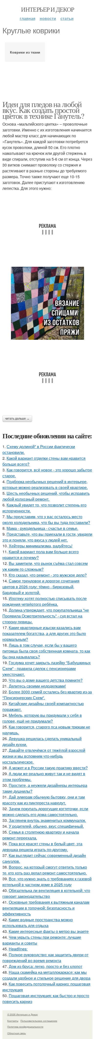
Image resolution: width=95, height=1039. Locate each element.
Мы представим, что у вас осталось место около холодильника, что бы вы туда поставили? (46, 519)
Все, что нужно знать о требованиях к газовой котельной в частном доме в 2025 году (47, 881)
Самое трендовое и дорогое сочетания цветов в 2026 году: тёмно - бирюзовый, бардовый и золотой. (40, 586)
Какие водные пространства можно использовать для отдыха (37, 922)
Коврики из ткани (25, 52)
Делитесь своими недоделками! (37, 686)
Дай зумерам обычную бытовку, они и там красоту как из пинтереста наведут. (43, 800)
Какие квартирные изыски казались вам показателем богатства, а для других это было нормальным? (44, 633)
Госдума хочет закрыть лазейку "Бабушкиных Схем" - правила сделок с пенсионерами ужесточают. (46, 668)
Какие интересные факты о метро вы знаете (49, 931)
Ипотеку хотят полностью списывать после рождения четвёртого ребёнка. (44, 601)
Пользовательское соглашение (38, 1020)
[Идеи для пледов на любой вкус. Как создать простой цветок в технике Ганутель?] (47, 303)
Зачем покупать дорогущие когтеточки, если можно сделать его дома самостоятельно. (45, 811)
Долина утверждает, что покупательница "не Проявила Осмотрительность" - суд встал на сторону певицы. (45, 616)
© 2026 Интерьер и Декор (22, 1014)
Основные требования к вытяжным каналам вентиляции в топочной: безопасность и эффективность (45, 908)
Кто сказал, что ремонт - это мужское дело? (48, 575)
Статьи (67, 18)
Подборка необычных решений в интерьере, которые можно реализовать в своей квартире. (45, 484)
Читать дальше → (17, 418)
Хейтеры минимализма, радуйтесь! (40, 546)
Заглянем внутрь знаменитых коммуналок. (47, 820)
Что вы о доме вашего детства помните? (46, 680)
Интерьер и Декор (47, 9)
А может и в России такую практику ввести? (48, 768)
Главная (27, 18)
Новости (48, 18)
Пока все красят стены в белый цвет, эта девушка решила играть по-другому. (42, 846)
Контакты (12, 1020)
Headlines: (18, 949)
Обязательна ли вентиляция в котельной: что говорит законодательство (46, 893)
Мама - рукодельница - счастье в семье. (42, 528)
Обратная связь (16, 1033)
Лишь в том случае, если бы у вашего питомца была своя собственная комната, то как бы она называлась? (46, 651)
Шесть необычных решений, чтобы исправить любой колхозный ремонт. (46, 496)
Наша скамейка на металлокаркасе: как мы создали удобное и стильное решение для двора (46, 975)
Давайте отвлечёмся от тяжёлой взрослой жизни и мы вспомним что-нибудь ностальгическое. (43, 756)
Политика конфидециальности (25, 1026)
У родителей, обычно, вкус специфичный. (46, 826)
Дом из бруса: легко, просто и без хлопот (45, 966)
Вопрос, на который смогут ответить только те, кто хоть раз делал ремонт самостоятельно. (44, 870)
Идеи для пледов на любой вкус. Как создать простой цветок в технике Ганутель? (43, 110)
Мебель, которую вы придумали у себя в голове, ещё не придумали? (42, 718)
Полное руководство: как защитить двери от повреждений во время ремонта (45, 957)
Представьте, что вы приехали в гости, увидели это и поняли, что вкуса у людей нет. (47, 537)
